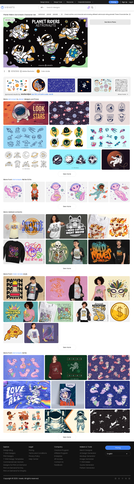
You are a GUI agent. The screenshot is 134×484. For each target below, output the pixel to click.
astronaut (41, 14)
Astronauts (17, 179)
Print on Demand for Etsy (13, 468)
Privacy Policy (34, 456)
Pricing (31, 450)
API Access (58, 459)
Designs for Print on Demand (14, 465)
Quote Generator (87, 465)
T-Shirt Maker (85, 462)
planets (55, 14)
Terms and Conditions (38, 453)
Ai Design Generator (88, 453)
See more (67, 174)
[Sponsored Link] (17, 85)
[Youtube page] (126, 478)
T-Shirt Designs (9, 453)
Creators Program (61, 450)
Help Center (33, 459)
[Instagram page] (115, 478)
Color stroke (18, 274)
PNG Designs (8, 456)
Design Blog (8, 450)
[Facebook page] (119, 478)
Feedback (58, 465)
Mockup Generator (87, 456)
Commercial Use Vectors (13, 462)
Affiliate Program (61, 453)
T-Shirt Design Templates (13, 459)
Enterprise (58, 456)
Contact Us (58, 462)
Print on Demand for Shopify (14, 471)
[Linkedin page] (129, 478)
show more (122, 94)
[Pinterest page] (122, 478)
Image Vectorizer (87, 459)
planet (49, 14)
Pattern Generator (87, 468)
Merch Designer (86, 450)
